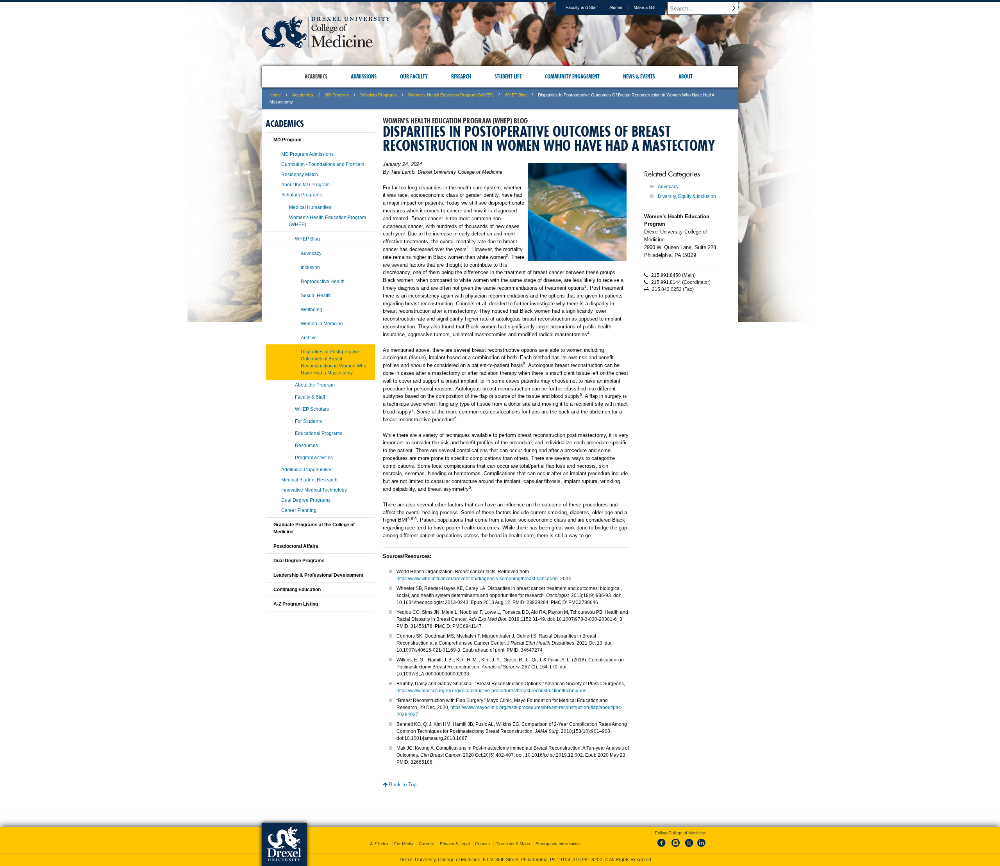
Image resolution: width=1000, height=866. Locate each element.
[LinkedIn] (701, 847)
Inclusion (310, 267)
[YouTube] (689, 847)
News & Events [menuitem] (639, 76)
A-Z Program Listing (295, 604)
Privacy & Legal (455, 843)
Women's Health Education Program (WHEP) (450, 95)
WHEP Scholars (312, 409)
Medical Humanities (310, 207)
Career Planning (298, 510)
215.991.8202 (587, 859)
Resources (306, 445)
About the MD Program (305, 184)
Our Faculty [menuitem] (414, 76)
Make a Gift (644, 7)
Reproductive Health (323, 281)
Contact (482, 843)
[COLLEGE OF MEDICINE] (326, 45)
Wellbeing (311, 309)
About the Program (315, 385)
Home (275, 95)
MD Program (337, 95)
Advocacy (668, 186)
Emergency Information (558, 843)
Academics (302, 95)
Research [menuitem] (461, 76)
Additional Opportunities (306, 469)
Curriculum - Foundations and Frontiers (322, 164)
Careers (426, 843)
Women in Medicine (322, 323)
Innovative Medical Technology (314, 490)
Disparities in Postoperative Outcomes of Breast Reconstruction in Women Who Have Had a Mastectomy (333, 362)
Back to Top (402, 785)
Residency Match (299, 174)
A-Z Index (379, 843)
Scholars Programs (378, 95)
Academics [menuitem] (316, 76)
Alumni (615, 7)
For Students (308, 421)
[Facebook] (663, 847)
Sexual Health (316, 295)
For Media (403, 843)
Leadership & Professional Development (318, 575)
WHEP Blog (516, 95)
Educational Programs (318, 433)
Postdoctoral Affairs (295, 546)
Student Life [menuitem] (508, 76)
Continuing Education (297, 589)
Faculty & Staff (310, 397)
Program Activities (314, 457)
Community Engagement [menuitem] (572, 76)
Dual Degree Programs (305, 500)
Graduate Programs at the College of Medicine (314, 528)
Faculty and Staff (582, 7)
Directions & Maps (512, 843)
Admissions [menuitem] (364, 76)
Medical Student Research (309, 480)
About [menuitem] (686, 76)
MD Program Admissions (307, 154)
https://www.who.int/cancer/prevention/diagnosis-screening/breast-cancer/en (477, 578)
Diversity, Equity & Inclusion (687, 196)
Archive (309, 337)
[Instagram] (676, 847)
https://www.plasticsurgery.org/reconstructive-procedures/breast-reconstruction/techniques (491, 690)
